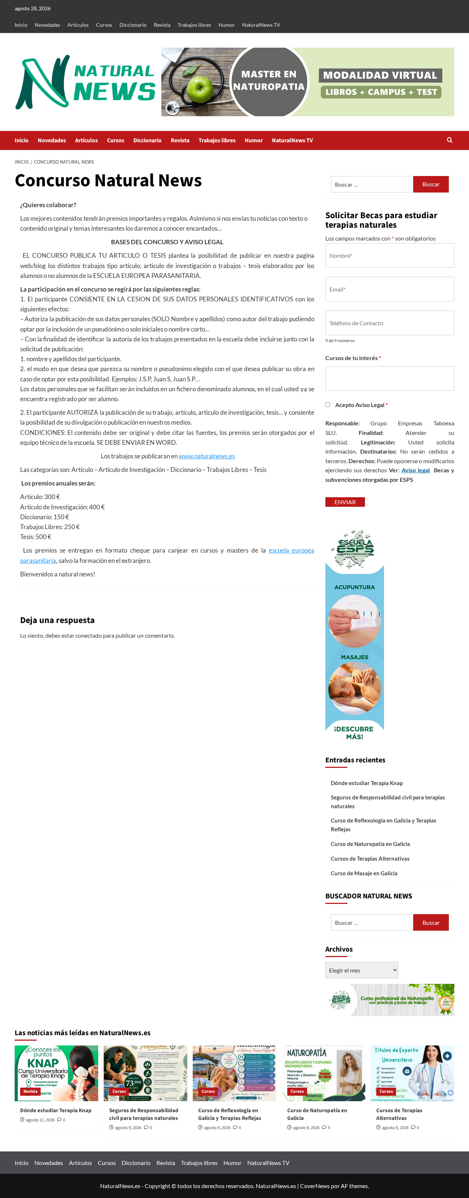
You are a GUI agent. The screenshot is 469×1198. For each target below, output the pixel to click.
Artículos (78, 25)
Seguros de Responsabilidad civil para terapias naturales (388, 801)
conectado (88, 635)
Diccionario (133, 25)
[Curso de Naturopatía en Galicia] (323, 1073)
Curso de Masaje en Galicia (364, 873)
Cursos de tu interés (353, 357)
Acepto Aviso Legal (361, 404)
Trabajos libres (194, 25)
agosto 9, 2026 (128, 1128)
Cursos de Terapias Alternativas (370, 858)
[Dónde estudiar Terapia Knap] (56, 1073)
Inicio (21, 25)
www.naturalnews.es (207, 456)
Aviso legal (416, 469)
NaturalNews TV (261, 25)
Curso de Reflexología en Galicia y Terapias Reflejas (383, 824)
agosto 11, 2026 (40, 1120)
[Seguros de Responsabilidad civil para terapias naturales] (145, 1073)
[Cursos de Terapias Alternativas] (412, 1073)
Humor (226, 25)
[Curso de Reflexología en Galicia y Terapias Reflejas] (234, 1073)
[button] (449, 140)
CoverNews (315, 1185)
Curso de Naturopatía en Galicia (370, 843)
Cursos (104, 25)
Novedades (47, 25)
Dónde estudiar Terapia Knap (367, 783)
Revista (162, 25)
